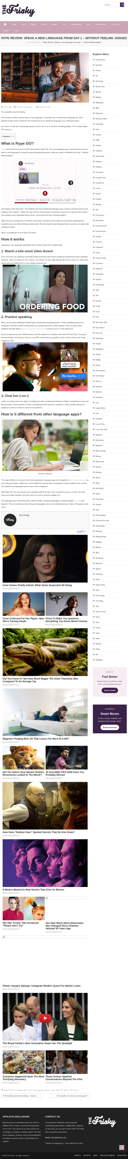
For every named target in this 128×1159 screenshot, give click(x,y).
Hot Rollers (100, 376)
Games (98, 279)
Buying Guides (101, 119)
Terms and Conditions (107, 1155)
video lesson (73, 1090)
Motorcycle (100, 462)
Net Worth (100, 488)
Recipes (99, 531)
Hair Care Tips (101, 322)
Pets (97, 510)
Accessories (100, 60)
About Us (77, 1155)
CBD (97, 140)
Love (64, 24)
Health (33, 24)
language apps (22, 1090)
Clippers (99, 161)
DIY (97, 210)
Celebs (43, 24)
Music (98, 478)
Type (98, 633)
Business (99, 113)
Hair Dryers (100, 328)
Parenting (115, 24)
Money (98, 456)
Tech (97, 590)
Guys (98, 312)
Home (14, 24)
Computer (100, 172)
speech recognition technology (34, 329)
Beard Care (100, 86)
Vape (98, 638)
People (98, 504)
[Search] (122, 4)
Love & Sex (100, 424)
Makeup (99, 435)
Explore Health (110, 690)
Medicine (99, 445)
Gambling (99, 274)
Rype (3, 149)
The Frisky (7, 107)
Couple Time (101, 178)
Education (28, 107)
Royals (6, 31)
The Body (99, 601)
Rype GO (59, 1090)
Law (97, 403)
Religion (99, 542)
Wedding (99, 660)
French (77, 501)
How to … (99, 381)
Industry (99, 387)
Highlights (99, 349)
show (12, 136)
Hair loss (99, 333)
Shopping (99, 558)
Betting (98, 97)
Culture (98, 199)
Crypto (98, 194)
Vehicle (98, 644)
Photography (101, 515)
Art (97, 76)
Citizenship (100, 156)
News (23, 24)
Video (98, 649)
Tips (97, 606)
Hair (97, 317)
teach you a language (77, 480)
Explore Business (110, 727)
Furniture (99, 263)
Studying (99, 574)
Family (98, 237)
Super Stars (100, 585)
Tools (98, 617)
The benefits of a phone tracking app (71, 1096)
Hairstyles (99, 338)
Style (88, 24)
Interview (99, 397)
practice (47, 1090)
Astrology (99, 81)
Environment (101, 231)
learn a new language (35, 1090)
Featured (99, 247)
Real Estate (100, 526)
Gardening (100, 285)
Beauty (98, 92)
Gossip (98, 301)
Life (97, 413)
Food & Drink (101, 258)
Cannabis (99, 124)
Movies (54, 24)
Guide (98, 306)
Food (98, 253)
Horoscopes (100, 370)
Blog (97, 108)
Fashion (99, 242)
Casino (98, 135)
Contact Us (87, 1155)
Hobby (98, 360)
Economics (100, 215)
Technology (100, 596)
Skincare (99, 563)
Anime (98, 70)
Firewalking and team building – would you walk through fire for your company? (23, 1096)
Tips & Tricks (101, 612)
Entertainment (100, 24)
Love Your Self (101, 429)
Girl (97, 295)
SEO (97, 553)
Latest (95, 1155)
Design (98, 204)
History (98, 354)
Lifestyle (99, 419)
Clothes (99, 167)
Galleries (99, 269)
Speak (66, 1090)
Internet (99, 392)
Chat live (12, 1090)
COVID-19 (100, 183)
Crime (98, 188)
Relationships (76, 24)
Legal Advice (101, 408)
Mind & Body (101, 451)
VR (97, 654)
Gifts (97, 290)
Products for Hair (102, 520)
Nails (98, 483)
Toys (97, 622)
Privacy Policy (122, 1155)
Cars (97, 129)
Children (99, 151)
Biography (100, 103)
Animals (99, 65)
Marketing (100, 440)
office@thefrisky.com (58, 1138)
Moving (98, 472)
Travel (16, 31)
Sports (98, 569)
